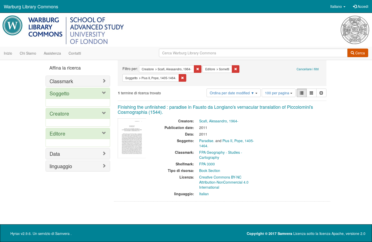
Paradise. (206, 140)
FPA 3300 (207, 163)
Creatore (59, 113)
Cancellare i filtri (308, 69)
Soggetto (59, 93)
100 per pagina (277, 92)
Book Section (209, 170)
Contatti (75, 53)
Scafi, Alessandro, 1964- (218, 120)
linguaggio (61, 166)
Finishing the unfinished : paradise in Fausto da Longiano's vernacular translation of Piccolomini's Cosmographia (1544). (215, 109)
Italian (204, 193)
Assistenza (52, 53)
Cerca (359, 52)
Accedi (362, 6)
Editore (57, 133)
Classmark (61, 81)
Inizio (8, 53)
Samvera (62, 233)
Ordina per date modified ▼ (232, 92)
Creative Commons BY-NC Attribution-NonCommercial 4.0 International (224, 182)
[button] (337, 6)
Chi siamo (28, 53)
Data (55, 153)
